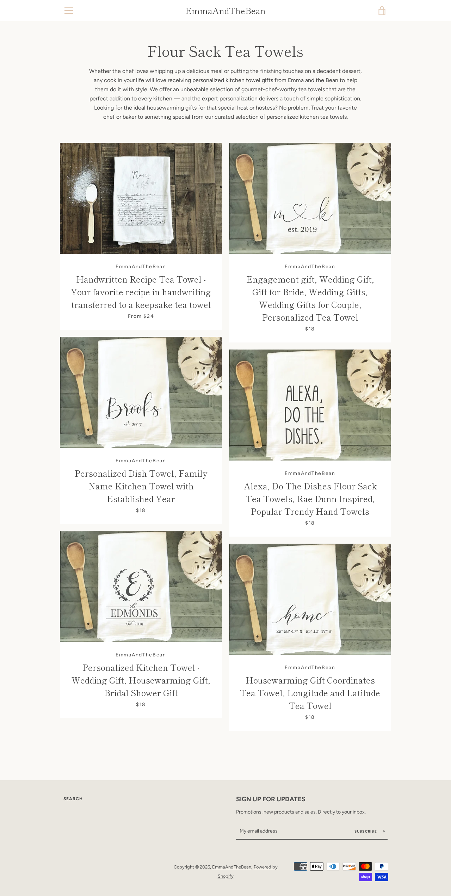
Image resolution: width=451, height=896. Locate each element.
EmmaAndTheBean (225, 11)
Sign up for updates (270, 799)
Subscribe (366, 831)
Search (73, 798)
